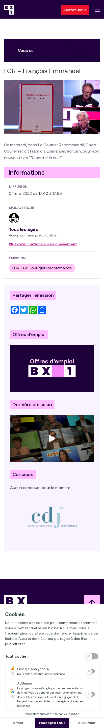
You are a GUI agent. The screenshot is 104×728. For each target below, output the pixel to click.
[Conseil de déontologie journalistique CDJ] (52, 517)
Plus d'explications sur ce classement (43, 244)
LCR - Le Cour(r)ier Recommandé (42, 268)
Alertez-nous (74, 9)
